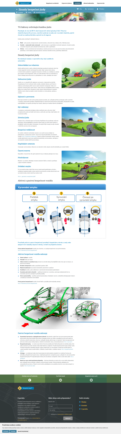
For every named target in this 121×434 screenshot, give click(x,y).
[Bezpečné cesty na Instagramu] (91, 380)
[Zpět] (17, 9)
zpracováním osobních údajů (65, 414)
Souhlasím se (54, 414)
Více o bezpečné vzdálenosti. (29, 136)
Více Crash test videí (29, 365)
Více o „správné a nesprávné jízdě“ (27, 176)
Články (83, 402)
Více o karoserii (68, 342)
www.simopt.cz (36, 418)
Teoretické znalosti (40, 12)
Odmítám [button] (13, 431)
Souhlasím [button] (5, 431)
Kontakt (84, 405)
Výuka (29, 12)
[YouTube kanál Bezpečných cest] (60, 380)
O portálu (84, 409)
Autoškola (20, 12)
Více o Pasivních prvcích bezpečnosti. (27, 283)
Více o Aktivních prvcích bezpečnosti (27, 250)
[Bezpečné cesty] (23, 3)
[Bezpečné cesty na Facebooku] (29, 380)
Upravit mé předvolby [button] (23, 431)
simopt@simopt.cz (22, 420)
